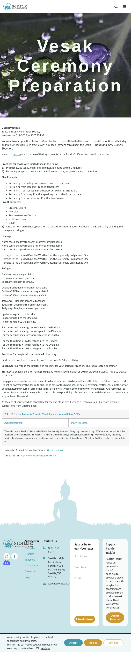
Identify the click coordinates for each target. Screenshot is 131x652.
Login (28, 577)
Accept (73, 642)
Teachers (30, 559)
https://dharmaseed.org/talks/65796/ (38, 455)
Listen (85, 422)
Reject (93, 642)
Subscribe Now (84, 619)
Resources (31, 571)
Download (76, 422)
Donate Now (115, 617)
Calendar (30, 548)
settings (45, 648)
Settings (113, 642)
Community (31, 565)
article (17, 154)
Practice (29, 553)
